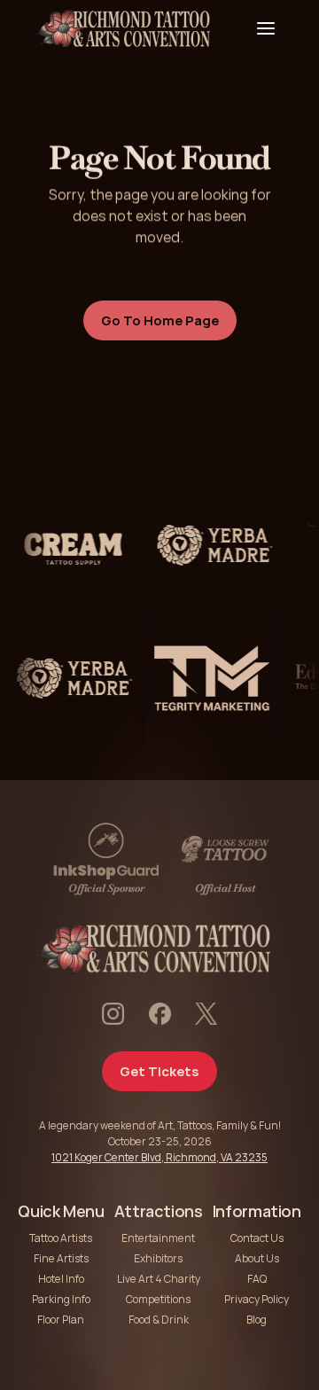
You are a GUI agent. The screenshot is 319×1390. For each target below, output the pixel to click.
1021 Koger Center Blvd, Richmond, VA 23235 (159, 1157)
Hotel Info (61, 1278)
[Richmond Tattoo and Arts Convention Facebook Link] (160, 1014)
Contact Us (257, 1238)
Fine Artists (61, 1258)
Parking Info (61, 1299)
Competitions (158, 1299)
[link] (67, 545)
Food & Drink (158, 1319)
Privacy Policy (256, 1299)
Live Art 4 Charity (158, 1278)
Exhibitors (158, 1258)
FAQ (257, 1278)
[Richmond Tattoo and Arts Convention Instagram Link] (113, 1014)
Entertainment (158, 1238)
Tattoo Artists (60, 1238)
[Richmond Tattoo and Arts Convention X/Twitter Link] (206, 1014)
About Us (257, 1258)
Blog (256, 1319)
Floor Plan (60, 1319)
